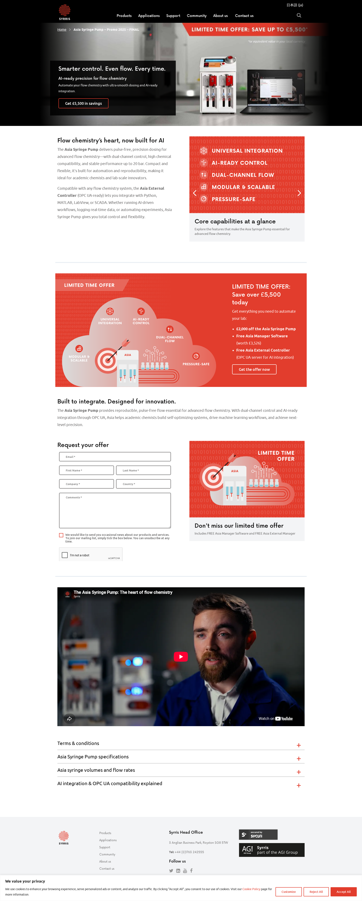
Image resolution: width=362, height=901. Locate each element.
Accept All (344, 891)
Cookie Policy (251, 889)
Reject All (316, 891)
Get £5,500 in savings (83, 103)
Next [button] (299, 193)
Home (61, 29)
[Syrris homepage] (64, 13)
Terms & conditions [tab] (78, 743)
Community (197, 15)
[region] (181, 888)
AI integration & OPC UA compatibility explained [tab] (109, 783)
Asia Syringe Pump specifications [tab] (93, 756)
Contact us (244, 15)
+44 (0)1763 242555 (189, 852)
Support (173, 15)
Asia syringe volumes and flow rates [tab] (96, 770)
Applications (149, 15)
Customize (289, 891)
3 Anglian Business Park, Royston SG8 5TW (198, 842)
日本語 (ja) (295, 5)
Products (124, 15)
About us (220, 15)
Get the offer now (254, 369)
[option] (247, 188)
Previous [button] (194, 193)
